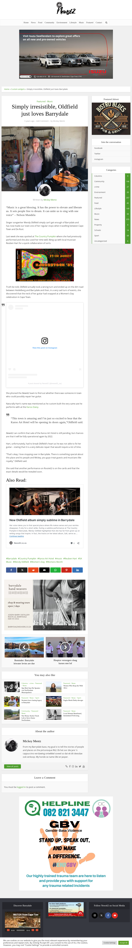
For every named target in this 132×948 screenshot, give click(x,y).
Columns (25, 683)
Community (49, 22)
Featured (89, 22)
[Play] (8, 930)
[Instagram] (95, 915)
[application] (22, 922)
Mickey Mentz (59, 121)
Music (81, 22)
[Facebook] (108, 915)
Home (26, 22)
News (33, 22)
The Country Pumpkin (45, 236)
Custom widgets (18, 89)
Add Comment (42, 121)
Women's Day (38, 561)
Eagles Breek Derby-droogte (73, 700)
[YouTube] (115, 915)
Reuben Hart (71, 558)
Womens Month (55, 561)
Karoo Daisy (32, 407)
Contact (99, 22)
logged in (21, 787)
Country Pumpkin (27, 558)
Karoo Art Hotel (46, 558)
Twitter (97, 153)
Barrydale (12, 558)
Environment (62, 22)
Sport (37, 698)
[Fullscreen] (37, 930)
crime (32, 683)
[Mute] (33, 930)
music (59, 558)
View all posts (12, 766)
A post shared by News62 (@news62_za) (45, 383)
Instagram (98, 159)
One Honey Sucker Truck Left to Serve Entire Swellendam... (30, 718)
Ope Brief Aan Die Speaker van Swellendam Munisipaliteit (31, 690)
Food (40, 22)
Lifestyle (73, 22)
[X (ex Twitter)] (101, 915)
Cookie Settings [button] (110, 943)
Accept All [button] (123, 943)
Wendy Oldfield (21, 561)
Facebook (98, 148)
